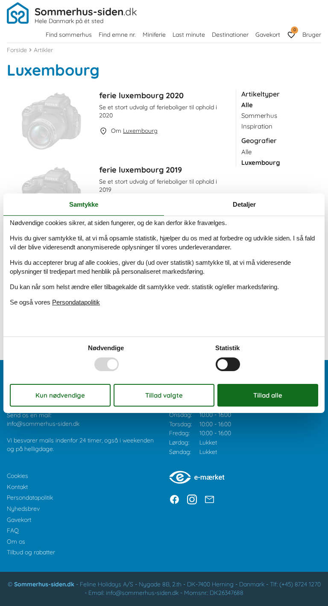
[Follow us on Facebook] (174, 499)
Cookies (17, 476)
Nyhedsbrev (23, 508)
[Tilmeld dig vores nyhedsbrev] (209, 499)
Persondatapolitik (30, 497)
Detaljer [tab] (244, 204)
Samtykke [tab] (83, 204)
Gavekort (267, 34)
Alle (246, 152)
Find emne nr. (117, 34)
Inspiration (256, 126)
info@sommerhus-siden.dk (43, 423)
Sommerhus (259, 115)
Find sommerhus (69, 34)
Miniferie (154, 34)
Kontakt (17, 487)
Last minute (189, 34)
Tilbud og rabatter (31, 552)
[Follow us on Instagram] (192, 499)
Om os (16, 541)
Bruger (311, 34)
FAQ (13, 530)
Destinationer (230, 34)
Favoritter (294, 29)
